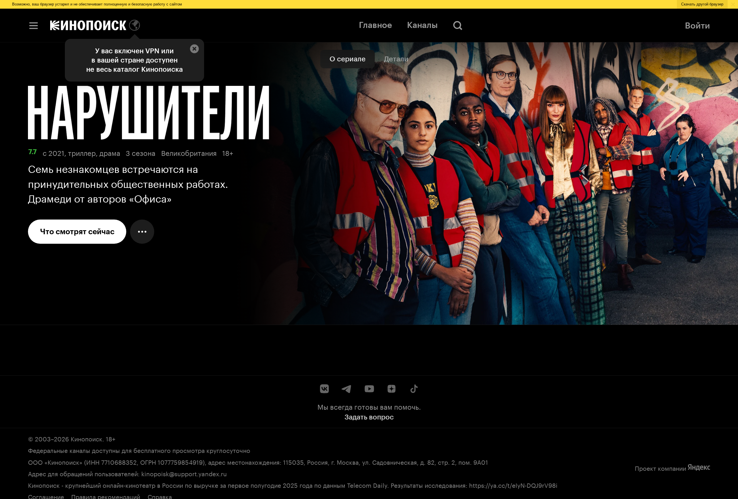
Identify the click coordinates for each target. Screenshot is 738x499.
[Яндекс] (699, 467)
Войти (697, 25)
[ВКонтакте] (324, 388)
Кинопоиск (86, 438)
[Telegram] (346, 388)
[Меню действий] (142, 232)
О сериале (348, 59)
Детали (396, 59)
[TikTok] (413, 388)
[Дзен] (391, 388)
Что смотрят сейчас (77, 231)
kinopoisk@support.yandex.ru (184, 473)
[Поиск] (458, 25)
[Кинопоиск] (88, 25)
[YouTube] (369, 388)
